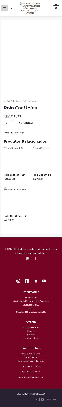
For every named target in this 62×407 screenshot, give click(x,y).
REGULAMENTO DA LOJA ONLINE (31, 312)
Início (6, 101)
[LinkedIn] (35, 281)
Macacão (31, 334)
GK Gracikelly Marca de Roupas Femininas (31, 301)
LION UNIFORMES (31, 305)
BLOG (31, 308)
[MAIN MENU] (4, 8)
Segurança (31, 331)
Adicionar (26, 122)
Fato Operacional (31, 338)
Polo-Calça (16, 101)
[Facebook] (27, 281)
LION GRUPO (31, 298)
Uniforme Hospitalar (31, 327)
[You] (44, 281)
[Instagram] (18, 281)
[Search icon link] (12, 8)
